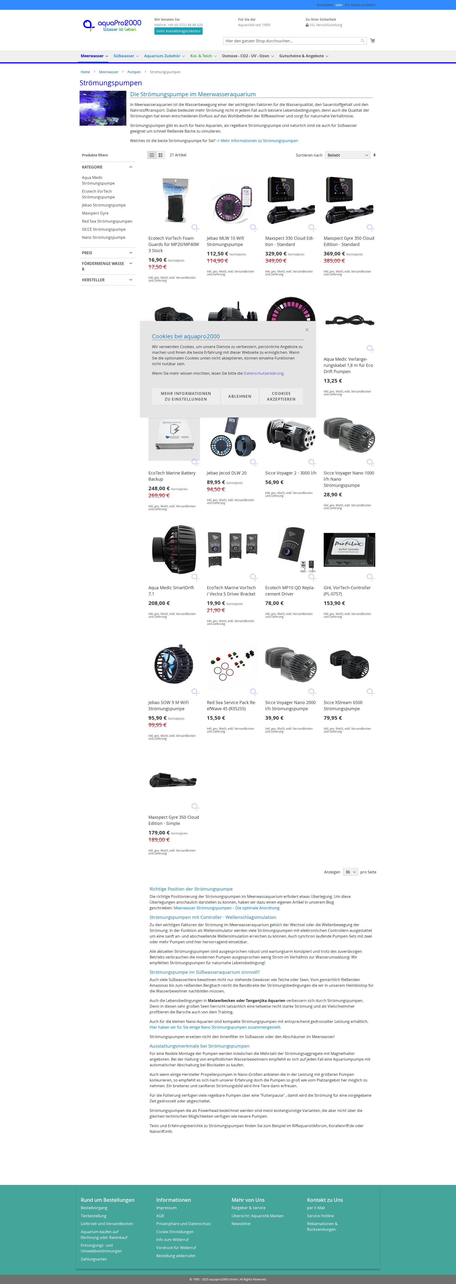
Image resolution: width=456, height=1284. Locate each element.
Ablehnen (240, 396)
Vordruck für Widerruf (176, 1247)
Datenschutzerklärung (264, 373)
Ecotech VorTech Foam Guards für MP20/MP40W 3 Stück (173, 244)
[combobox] (295, 41)
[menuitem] (93, 56)
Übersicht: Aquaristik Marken (258, 1215)
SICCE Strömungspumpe (104, 229)
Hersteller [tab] (93, 280)
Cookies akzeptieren (281, 396)
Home (86, 72)
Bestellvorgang (94, 1207)
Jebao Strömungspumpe (104, 205)
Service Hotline (320, 1215)
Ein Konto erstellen (360, 5)
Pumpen (135, 72)
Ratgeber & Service (249, 1207)
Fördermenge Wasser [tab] (103, 266)
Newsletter (241, 1223)
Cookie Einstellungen (175, 1231)
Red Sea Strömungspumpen (107, 221)
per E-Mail (316, 1207)
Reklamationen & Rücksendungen (322, 1226)
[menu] (228, 56)
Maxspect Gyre (95, 213)
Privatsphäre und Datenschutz (183, 1223)
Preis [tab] (87, 252)
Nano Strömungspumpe (103, 237)
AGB (160, 1215)
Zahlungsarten (94, 1259)
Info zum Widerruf (172, 1239)
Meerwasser (109, 72)
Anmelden (325, 5)
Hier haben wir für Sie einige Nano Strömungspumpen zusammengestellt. (215, 1027)
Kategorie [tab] (92, 167)
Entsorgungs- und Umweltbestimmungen (101, 1248)
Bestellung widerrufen (176, 1255)
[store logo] (116, 25)
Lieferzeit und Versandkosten (107, 1223)
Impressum (166, 1207)
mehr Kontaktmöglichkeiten (178, 31)
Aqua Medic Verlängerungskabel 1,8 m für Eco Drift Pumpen (348, 365)
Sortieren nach (309, 155)
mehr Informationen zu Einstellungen (186, 396)
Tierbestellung (93, 1215)
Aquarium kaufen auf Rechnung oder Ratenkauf (104, 1234)
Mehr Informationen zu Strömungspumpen (259, 140)
